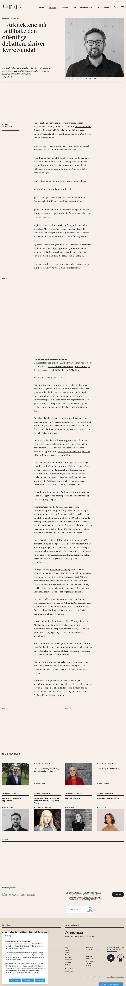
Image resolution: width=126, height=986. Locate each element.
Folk (74, 7)
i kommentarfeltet (73, 573)
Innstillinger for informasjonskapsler (111, 984)
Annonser (74, 932)
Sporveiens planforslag (45, 429)
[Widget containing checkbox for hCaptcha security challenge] (80, 909)
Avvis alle (40, 980)
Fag (66, 948)
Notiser (67, 950)
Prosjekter (64, 7)
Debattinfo (69, 960)
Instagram (89, 961)
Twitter (88, 963)
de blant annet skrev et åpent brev (74, 451)
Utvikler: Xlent (120, 977)
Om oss (67, 952)
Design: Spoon (111, 977)
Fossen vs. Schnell (70, 130)
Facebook (89, 959)
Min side (68, 962)
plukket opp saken (58, 569)
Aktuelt (41, 7)
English (67, 964)
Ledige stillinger (86, 7)
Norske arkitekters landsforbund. (114, 950)
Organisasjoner (103, 7)
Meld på (118, 894)
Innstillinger (15, 980)
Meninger (52, 7)
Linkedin (89, 966)
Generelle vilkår (70, 969)
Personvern (69, 971)
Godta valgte (28, 980)
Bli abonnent (69, 955)
